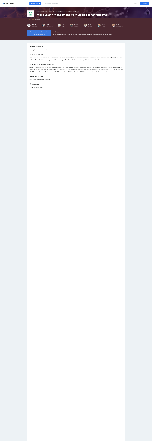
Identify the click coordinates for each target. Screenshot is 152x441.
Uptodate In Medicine (48, 11)
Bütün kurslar (39, 11)
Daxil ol (135, 3)
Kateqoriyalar (35, 3)
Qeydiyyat (144, 3)
